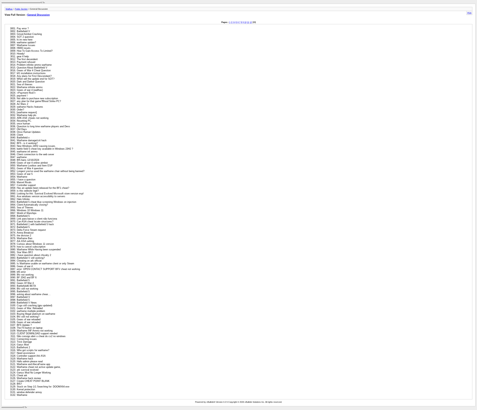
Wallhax (9, 9)
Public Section (21, 9)
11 (248, 22)
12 (251, 22)
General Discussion (38, 14)
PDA (469, 13)
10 (245, 22)
